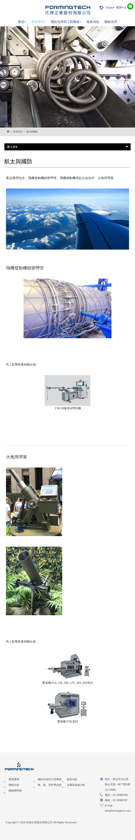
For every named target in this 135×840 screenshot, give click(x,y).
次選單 (13, 146)
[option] (67, 77)
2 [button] (67, 122)
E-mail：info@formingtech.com (118, 808)
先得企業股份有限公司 (67, 10)
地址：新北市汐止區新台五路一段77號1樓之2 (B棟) (117, 784)
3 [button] (71, 122)
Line (129, 6)
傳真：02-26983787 (116, 800)
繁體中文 (121, 7)
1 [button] (64, 122)
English (110, 7)
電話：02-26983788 (116, 794)
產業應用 (17, 131)
